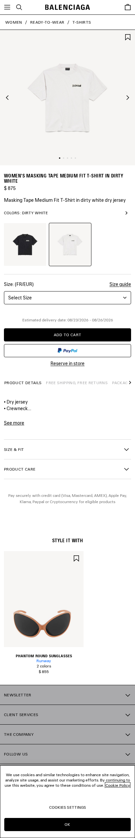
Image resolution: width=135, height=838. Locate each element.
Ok (67, 824)
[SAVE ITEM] (127, 36)
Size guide (120, 284)
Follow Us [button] (16, 754)
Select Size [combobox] (20, 297)
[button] (7, 97)
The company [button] (19, 734)
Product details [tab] (22, 382)
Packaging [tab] (123, 382)
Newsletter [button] (17, 694)
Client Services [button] (21, 714)
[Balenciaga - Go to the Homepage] (67, 7)
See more (14, 423)
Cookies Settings (67, 807)
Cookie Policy (118, 785)
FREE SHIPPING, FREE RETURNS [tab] (76, 382)
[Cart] (127, 7)
